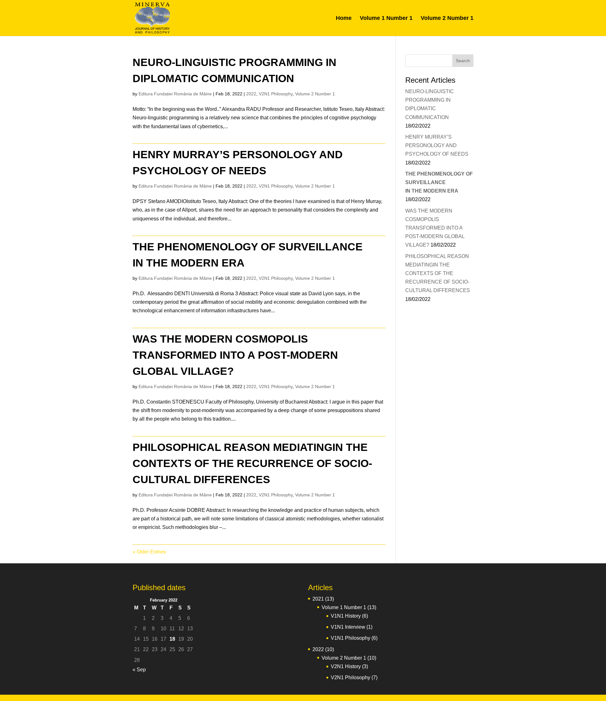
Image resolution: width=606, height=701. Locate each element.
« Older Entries (149, 551)
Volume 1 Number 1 (386, 18)
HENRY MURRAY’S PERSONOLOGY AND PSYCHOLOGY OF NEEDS (436, 145)
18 (172, 639)
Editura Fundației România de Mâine (175, 93)
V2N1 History (346, 666)
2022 (251, 93)
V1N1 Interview (348, 627)
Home (344, 18)
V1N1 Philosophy (350, 638)
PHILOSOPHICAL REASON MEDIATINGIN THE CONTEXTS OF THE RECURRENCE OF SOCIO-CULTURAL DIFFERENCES (252, 463)
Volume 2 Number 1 (447, 18)
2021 (318, 599)
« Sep (139, 669)
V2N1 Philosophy (276, 93)
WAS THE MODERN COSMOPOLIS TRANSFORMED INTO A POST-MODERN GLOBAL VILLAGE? (235, 355)
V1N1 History (346, 616)
